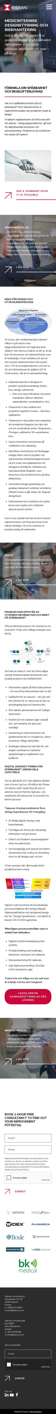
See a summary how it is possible (32, 193)
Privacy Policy (22, 1169)
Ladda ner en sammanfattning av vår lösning (28, 997)
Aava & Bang (36, 1411)
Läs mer (22, 267)
